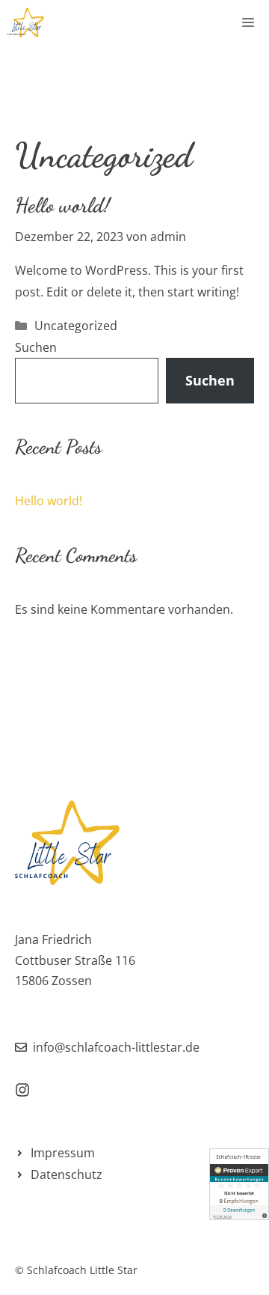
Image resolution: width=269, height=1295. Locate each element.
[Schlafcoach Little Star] (25, 22)
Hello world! (62, 205)
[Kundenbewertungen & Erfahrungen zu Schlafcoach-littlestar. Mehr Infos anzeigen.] (239, 1184)
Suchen (36, 347)
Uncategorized (75, 325)
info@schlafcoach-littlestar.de (116, 1047)
